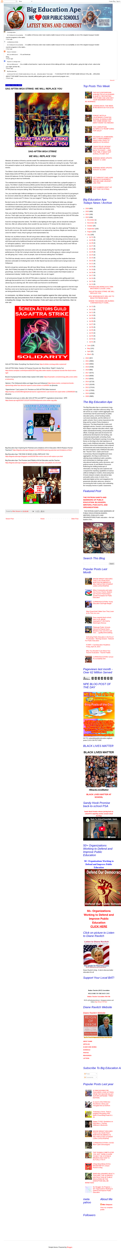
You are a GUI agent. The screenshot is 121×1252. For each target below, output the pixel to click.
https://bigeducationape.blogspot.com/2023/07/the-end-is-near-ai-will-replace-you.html (34, 456)
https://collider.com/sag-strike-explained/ (53, 364)
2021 (87, 361)
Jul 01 (91, 342)
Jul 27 (91, 246)
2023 (87, 217)
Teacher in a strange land (13, 61)
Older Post (74, 519)
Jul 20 (91, 266)
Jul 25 (91, 252)
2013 (87, 384)
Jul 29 (91, 240)
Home (42, 519)
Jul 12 (91, 309)
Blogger (69, 1247)
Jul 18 (91, 272)
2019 (87, 367)
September (91, 229)
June (89, 345)
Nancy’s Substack (11, 52)
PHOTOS (86, 1053)
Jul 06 (91, 327)
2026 (87, 208)
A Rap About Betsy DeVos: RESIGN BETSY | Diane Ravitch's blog (102, 1165)
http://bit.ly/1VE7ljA (101, 1002)
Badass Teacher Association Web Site (98, 996)
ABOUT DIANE (87, 1041)
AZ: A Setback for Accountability (15, 35)
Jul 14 (91, 284)
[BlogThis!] (38, 511)
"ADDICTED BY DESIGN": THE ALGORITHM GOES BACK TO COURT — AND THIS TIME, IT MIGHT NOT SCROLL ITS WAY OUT (102, 150)
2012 (87, 387)
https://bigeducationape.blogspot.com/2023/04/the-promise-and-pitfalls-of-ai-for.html (33, 463)
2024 (87, 214)
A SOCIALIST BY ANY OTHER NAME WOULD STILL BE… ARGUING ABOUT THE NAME (30, 74)
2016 (87, 376)
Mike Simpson (107, 1204)
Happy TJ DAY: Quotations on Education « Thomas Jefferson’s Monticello (103, 1123)
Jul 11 (91, 312)
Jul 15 (91, 281)
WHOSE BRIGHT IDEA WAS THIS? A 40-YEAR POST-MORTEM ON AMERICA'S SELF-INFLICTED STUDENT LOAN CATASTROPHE (103, 582)
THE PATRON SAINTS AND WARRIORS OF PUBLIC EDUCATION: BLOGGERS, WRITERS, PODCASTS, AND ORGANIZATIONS (95, 502)
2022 (87, 358)
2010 (87, 393)
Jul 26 (91, 249)
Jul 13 (91, 306)
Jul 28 (91, 243)
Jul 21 (91, 263)
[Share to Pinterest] (44, 511)
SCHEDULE (86, 1050)
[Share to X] (40, 511)
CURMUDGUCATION (12, 42)
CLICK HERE (98, 926)
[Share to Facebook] (42, 511)
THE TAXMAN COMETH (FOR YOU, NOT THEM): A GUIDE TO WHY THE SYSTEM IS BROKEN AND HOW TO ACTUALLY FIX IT (103, 1156)
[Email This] (36, 511)
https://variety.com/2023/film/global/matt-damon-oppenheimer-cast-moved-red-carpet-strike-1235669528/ (40, 392)
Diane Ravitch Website (94, 1013)
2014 (87, 381)
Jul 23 (91, 258)
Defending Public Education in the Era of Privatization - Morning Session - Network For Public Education (99, 638)
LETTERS (86, 1058)
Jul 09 (91, 318)
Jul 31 (91, 237)
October (90, 226)
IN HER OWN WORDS (90, 1047)
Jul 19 (91, 269)
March (89, 354)
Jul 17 (91, 275)
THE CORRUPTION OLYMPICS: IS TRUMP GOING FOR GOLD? (103, 128)
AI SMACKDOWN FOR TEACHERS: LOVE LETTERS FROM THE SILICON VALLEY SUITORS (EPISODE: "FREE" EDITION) (103, 1094)
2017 (87, 373)
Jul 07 (91, 324)
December (91, 220)
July (88, 234)
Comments (89, 1077)
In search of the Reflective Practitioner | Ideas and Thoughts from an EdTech (101, 1103)
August (89, 231)
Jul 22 (91, 260)
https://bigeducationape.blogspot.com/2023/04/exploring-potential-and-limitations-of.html (42, 450)
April (89, 351)
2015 (87, 378)
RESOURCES (87, 1055)
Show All (112, 80)
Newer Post (10, 519)
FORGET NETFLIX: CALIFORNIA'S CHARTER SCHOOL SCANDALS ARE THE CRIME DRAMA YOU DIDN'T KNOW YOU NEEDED (103, 119)
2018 (87, 370)
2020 (87, 364)
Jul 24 (91, 255)
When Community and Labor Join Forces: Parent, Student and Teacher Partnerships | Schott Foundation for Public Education (102, 593)
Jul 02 (91, 339)
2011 (87, 390)
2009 (87, 396)
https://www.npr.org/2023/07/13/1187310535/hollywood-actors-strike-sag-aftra (31, 400)
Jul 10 (91, 315)
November (91, 223)
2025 (87, 211)
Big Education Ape (12, 71)
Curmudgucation (11, 32)
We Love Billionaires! (12, 54)
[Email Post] (32, 511)
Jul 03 (91, 336)
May (88, 348)
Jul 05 (91, 330)
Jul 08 (91, 321)
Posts (88, 1074)
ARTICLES (86, 1044)
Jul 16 (91, 278)
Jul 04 (91, 333)
